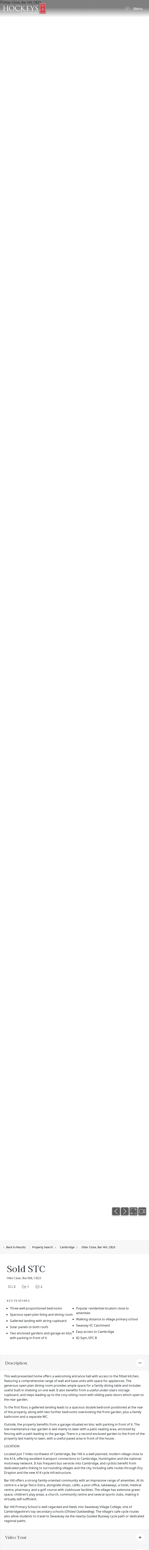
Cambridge (67, 1247)
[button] (116, 1211)
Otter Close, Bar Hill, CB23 (98, 1247)
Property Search (43, 1247)
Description (16, 1363)
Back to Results (15, 1247)
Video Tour (16, 1537)
